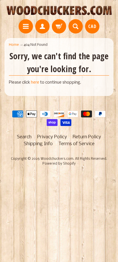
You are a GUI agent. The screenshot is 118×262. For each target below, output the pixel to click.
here (35, 82)
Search (24, 137)
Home (14, 45)
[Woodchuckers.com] (59, 10)
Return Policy (87, 137)
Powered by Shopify (59, 164)
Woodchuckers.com (57, 159)
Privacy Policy (52, 137)
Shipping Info (38, 144)
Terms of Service (76, 144)
